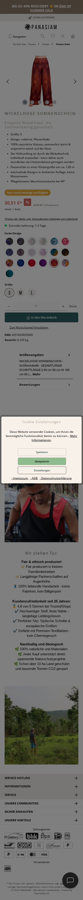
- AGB (34, 478)
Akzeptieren (42, 461)
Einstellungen (42, 470)
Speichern (42, 452)
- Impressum (20, 478)
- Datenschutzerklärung (56, 478)
